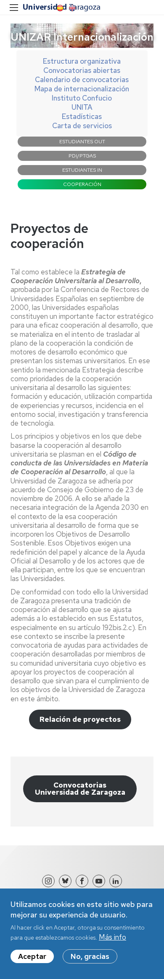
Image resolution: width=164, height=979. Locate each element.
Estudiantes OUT (82, 141)
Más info (112, 937)
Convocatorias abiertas (81, 70)
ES (59, 8)
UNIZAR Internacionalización (82, 37)
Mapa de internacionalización (81, 88)
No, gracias (90, 956)
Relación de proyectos (80, 719)
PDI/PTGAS (82, 155)
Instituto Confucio (82, 98)
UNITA (82, 107)
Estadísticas (82, 116)
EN (71, 8)
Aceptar (32, 956)
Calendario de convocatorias (82, 79)
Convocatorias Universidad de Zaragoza (80, 788)
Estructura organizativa (82, 61)
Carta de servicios (82, 125)
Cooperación (82, 184)
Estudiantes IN (82, 170)
